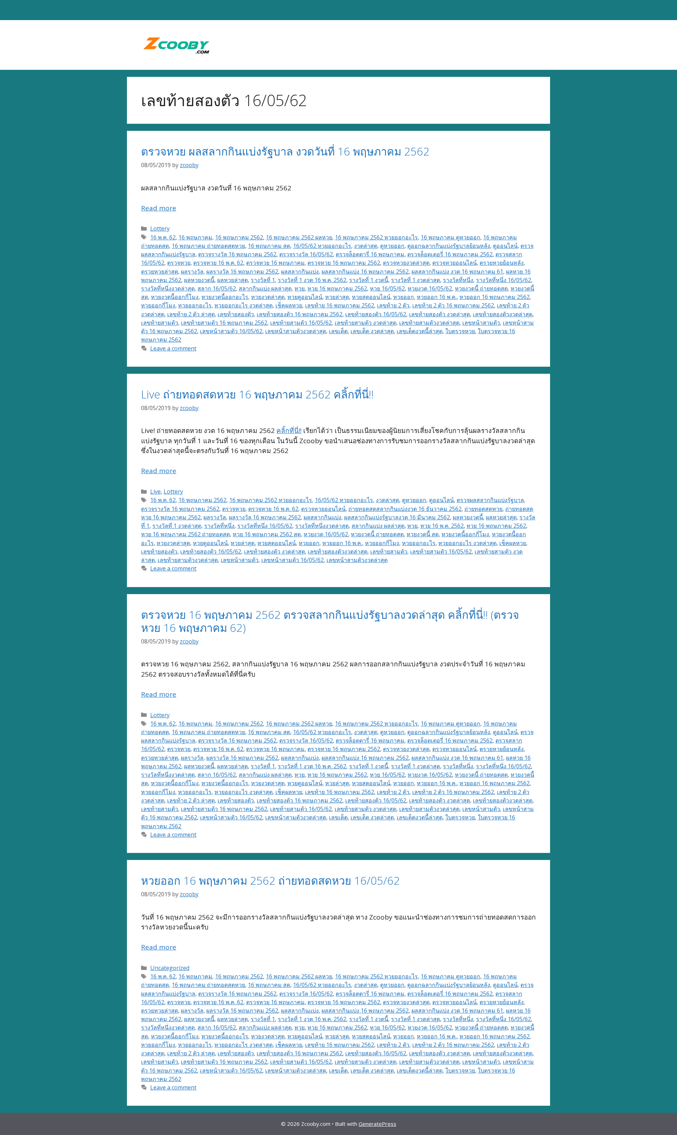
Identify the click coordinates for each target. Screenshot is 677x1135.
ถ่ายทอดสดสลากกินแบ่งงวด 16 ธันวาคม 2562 (405, 509)
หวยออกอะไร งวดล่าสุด (243, 305)
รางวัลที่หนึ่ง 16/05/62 (503, 280)
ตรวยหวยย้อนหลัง (502, 263)
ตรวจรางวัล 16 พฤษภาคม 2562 (237, 254)
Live (155, 491)
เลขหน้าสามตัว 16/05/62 (231, 331)
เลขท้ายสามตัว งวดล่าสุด (365, 323)
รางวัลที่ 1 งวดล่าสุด (415, 280)
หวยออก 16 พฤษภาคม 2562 (494, 297)
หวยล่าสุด (337, 297)
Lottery (160, 228)
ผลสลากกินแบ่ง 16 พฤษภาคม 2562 (365, 271)
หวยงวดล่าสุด (268, 297)
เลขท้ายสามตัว (159, 323)
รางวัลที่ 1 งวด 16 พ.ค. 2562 (312, 280)
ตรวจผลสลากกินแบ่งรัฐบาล (490, 500)
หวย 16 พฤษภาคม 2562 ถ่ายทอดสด (185, 534)
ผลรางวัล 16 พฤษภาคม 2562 (242, 271)
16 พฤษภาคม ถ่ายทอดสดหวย (208, 246)
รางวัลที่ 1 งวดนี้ (368, 280)
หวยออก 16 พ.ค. (437, 297)
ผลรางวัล (192, 271)
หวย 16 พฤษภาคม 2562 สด (267, 534)
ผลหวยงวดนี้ (199, 280)
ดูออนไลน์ (505, 246)
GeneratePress (377, 1123)
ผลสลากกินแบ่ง (300, 271)
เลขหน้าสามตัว (481, 323)
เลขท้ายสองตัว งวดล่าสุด (439, 314)
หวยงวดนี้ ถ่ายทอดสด (481, 288)
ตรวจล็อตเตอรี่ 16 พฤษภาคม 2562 (450, 254)
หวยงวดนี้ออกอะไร (224, 297)
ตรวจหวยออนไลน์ (454, 263)
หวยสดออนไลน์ (371, 297)
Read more (158, 208)
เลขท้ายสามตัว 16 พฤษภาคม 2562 (224, 323)
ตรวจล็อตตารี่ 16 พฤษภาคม (370, 254)
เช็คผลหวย (288, 305)
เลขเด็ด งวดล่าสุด (372, 331)
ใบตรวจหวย (460, 331)
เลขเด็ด (338, 331)
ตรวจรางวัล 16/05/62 (306, 254)
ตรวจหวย (178, 263)
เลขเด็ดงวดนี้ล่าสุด (420, 331)
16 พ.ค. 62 (163, 237)
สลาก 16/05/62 (216, 288)
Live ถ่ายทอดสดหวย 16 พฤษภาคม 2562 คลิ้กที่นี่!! (257, 394)
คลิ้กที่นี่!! (288, 430)
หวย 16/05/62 (387, 288)
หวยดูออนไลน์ (304, 297)
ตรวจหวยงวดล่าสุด (406, 263)
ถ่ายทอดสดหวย (483, 509)
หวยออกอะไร (195, 305)
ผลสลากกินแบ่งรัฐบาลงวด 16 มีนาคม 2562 (397, 517)
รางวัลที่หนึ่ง (458, 280)
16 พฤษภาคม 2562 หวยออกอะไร (376, 237)
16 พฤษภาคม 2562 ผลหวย (299, 237)
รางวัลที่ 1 (263, 280)
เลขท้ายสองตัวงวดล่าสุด (502, 314)
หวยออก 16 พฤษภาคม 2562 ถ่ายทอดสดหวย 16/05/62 (270, 880)
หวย (299, 288)
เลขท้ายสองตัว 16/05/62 (375, 314)
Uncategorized (169, 968)
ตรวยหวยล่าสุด (159, 271)
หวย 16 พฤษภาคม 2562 (337, 288)
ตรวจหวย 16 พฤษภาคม (275, 263)
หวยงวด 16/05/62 (430, 288)
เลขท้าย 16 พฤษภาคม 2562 (339, 305)
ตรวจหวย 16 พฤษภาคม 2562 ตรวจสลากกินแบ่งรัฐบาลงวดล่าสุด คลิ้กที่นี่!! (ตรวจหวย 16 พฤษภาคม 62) (330, 621)
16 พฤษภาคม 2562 (239, 237)
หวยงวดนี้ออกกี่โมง (175, 297)
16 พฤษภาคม (195, 237)
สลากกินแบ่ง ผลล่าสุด (265, 288)
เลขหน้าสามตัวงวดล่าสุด (295, 331)
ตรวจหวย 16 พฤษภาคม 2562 (343, 263)
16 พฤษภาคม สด (269, 246)
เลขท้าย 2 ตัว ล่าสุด (191, 314)
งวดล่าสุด (365, 246)
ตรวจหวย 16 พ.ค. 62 (218, 263)
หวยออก (403, 297)
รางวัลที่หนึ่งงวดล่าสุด (168, 288)
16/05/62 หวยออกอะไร (322, 246)
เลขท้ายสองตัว (236, 314)
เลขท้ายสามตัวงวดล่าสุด (429, 323)
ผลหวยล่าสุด (232, 280)
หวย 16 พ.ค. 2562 (442, 526)
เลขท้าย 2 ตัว (393, 305)
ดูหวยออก (392, 246)
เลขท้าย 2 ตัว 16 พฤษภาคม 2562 (453, 305)
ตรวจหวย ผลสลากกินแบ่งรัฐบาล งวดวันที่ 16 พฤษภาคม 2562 (285, 151)
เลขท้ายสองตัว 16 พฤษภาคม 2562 (299, 314)
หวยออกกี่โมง (158, 305)
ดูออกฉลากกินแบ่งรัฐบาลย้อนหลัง (448, 246)
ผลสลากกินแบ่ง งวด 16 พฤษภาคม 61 (457, 271)
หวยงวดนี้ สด (423, 534)
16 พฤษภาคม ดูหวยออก (450, 237)
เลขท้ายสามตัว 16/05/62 (301, 323)
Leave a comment (173, 348)
